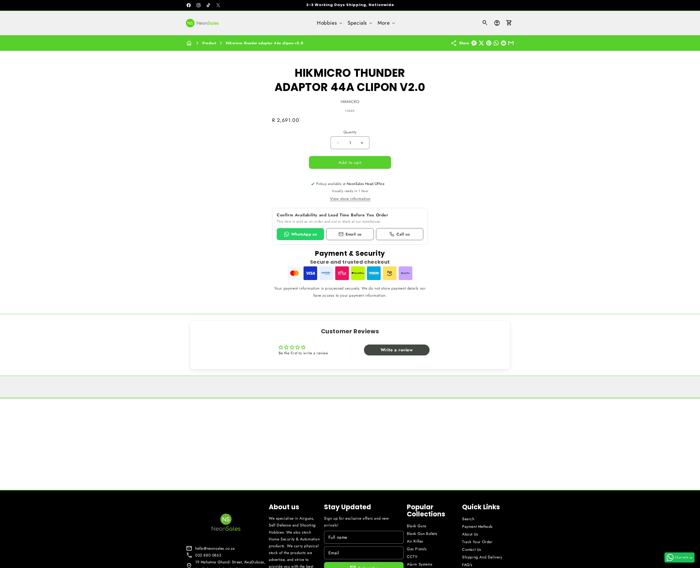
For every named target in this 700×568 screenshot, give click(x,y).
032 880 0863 (208, 555)
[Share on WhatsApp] (496, 43)
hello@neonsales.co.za (215, 548)
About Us (470, 534)
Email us (353, 234)
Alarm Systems (420, 564)
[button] (329, 23)
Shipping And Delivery (482, 557)
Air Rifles (415, 541)
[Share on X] (481, 43)
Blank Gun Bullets (422, 533)
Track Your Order (477, 542)
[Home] (189, 43)
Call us (403, 234)
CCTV (412, 556)
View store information (350, 198)
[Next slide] (422, 66)
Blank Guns (417, 526)
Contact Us (471, 549)
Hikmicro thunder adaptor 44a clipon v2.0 (264, 43)
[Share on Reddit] (503, 43)
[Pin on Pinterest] (489, 43)
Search (468, 519)
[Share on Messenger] (474, 43)
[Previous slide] (278, 66)
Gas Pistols (417, 549)
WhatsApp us (304, 234)
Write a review (397, 350)
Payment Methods (477, 526)
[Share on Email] (511, 43)
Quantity (350, 132)
